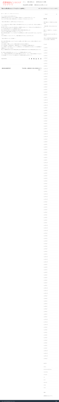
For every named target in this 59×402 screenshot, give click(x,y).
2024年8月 (45, 110)
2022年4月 (45, 183)
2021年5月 (45, 212)
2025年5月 (45, 86)
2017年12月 (46, 319)
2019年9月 (45, 264)
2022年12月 (46, 162)
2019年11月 (46, 259)
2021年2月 (45, 220)
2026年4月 (45, 58)
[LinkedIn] (36, 59)
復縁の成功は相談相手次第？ (6, 68)
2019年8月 (45, 267)
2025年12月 (46, 68)
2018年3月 (45, 311)
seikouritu (45, 382)
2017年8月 (45, 329)
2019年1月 (45, 285)
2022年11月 (46, 165)
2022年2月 (45, 188)
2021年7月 (45, 207)
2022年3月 (45, 186)
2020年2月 (45, 251)
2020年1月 (45, 254)
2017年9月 (45, 327)
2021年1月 (45, 222)
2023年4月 (45, 152)
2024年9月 (45, 107)
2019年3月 (45, 280)
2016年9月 (45, 358)
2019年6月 (45, 272)
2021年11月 (45, 196)
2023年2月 (45, 157)
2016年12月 (46, 350)
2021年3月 (45, 217)
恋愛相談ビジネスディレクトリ (12, 3)
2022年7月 (45, 175)
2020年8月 (45, 235)
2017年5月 (45, 337)
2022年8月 (45, 173)
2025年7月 (45, 81)
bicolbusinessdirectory (15, 13)
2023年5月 (45, 149)
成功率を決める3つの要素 (41, 1)
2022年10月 (46, 167)
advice (45, 366)
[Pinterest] (34, 59)
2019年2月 (45, 282)
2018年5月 (45, 306)
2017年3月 (45, 342)
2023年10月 (46, 136)
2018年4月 (45, 308)
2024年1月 (45, 128)
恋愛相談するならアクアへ (48, 395)
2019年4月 (45, 277)
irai (44, 377)
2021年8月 (45, 204)
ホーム (24, 1)
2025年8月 (45, 79)
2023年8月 (45, 141)
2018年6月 (45, 303)
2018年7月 (45, 301)
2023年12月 (46, 131)
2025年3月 (45, 92)
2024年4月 (45, 120)
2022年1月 (45, 191)
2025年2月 (45, 94)
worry (45, 387)
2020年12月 (46, 225)
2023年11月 (46, 133)
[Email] (41, 59)
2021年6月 (45, 209)
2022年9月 (45, 170)
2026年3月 (45, 60)
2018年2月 (45, 314)
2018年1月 (45, 316)
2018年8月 (45, 298)
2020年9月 (45, 233)
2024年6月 (45, 115)
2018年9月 (45, 295)
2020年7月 (45, 238)
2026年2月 (45, 63)
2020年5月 (45, 243)
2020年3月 (45, 248)
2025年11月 (46, 71)
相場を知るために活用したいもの (40, 4)
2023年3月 (45, 154)
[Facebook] (29, 59)
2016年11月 (46, 353)
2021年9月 (45, 201)
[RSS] (38, 59)
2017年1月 (45, 348)
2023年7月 (45, 144)
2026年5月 (45, 55)
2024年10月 (46, 105)
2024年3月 (45, 123)
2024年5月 (45, 118)
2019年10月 (46, 261)
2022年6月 (45, 178)
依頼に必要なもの (30, 1)
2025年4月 (45, 89)
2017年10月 (46, 324)
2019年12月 (46, 256)
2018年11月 (46, 290)
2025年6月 (45, 84)
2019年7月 (45, 269)
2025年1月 (45, 97)
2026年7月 (45, 50)
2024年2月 (45, 126)
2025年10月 (46, 73)
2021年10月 (46, 199)
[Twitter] (31, 59)
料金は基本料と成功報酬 (28, 4)
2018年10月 (46, 293)
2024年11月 (46, 102)
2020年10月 (46, 230)
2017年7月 (45, 332)
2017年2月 (45, 345)
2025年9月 (45, 76)
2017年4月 (45, 340)
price (44, 379)
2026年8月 (45, 47)
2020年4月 (45, 246)
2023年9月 (45, 139)
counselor (45, 374)
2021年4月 (45, 214)
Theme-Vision (12, 401)
